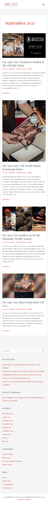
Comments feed (7, 484)
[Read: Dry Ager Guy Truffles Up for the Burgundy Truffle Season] (24, 219)
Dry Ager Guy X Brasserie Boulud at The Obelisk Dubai (23, 63)
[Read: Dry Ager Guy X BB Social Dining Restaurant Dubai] (24, 131)
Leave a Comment (8, 69)
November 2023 (7, 413)
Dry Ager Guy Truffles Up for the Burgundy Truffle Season (21, 237)
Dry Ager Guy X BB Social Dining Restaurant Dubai (21, 167)
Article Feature (21, 69)
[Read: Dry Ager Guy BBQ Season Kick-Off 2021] (24, 286)
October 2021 (6, 427)
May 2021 (5, 441)
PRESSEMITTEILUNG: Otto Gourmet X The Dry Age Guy (21, 375)
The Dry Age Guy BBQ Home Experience (16, 378)
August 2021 (6, 434)
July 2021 (5, 438)
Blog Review (6, 458)
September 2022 (7, 420)
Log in (4, 477)
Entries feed (6, 481)
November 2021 (7, 424)
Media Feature (7, 464)
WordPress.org (7, 488)
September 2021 (7, 431)
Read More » (6, 93)
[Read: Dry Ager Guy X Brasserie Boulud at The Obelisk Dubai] (24, 45)
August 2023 (6, 417)
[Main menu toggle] (43, 4)
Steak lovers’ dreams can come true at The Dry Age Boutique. (23, 371)
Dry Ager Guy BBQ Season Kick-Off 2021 (23, 304)
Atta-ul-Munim (7, 397)
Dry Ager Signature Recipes (12, 461)
